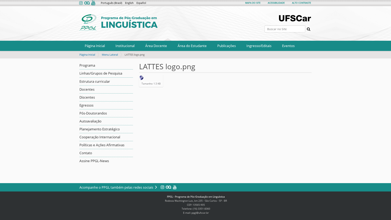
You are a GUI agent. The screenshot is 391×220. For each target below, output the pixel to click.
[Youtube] (92, 3)
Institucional (125, 45)
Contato (85, 153)
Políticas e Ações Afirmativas (101, 145)
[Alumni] (86, 3)
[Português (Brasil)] (118, 22)
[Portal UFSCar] (295, 18)
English (129, 3)
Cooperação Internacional (99, 137)
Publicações (226, 45)
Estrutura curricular (94, 81)
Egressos (86, 105)
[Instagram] (81, 3)
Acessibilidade (276, 2)
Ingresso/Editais (258, 45)
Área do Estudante (192, 45)
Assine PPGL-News (94, 160)
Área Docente (156, 45)
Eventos (288, 45)
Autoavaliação (90, 121)
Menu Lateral (110, 54)
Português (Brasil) (111, 3)
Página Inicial (95, 45)
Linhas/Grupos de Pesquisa (100, 73)
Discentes (87, 97)
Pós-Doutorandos (93, 113)
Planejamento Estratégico (99, 129)
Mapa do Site (252, 2)
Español (141, 3)
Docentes (86, 89)
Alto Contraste (301, 2)
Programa (87, 65)
